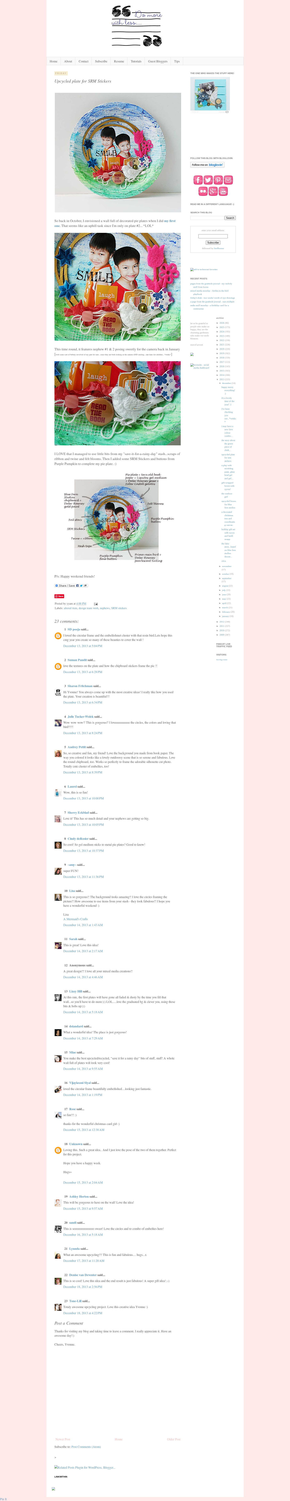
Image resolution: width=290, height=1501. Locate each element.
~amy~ (72, 864)
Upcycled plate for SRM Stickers (228, 457)
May (224, 599)
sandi (72, 1222)
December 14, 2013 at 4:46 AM (83, 977)
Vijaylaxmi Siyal (80, 1082)
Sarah (73, 939)
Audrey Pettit (77, 747)
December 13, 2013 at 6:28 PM (82, 672)
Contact (83, 61)
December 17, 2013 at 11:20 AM (83, 1260)
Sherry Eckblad (78, 812)
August (225, 586)
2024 (222, 331)
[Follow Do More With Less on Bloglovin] (207, 167)
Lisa (72, 890)
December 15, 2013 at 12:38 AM (83, 1130)
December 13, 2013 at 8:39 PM (82, 772)
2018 (222, 357)
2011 (222, 626)
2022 (222, 340)
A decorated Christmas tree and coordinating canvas (228, 518)
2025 (222, 327)
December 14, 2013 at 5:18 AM (83, 1012)
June (224, 594)
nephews (105, 608)
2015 (222, 371)
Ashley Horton (79, 1196)
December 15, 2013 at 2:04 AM (83, 1182)
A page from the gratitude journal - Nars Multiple (212, 301)
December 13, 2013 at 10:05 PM (83, 824)
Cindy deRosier (78, 838)
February (226, 612)
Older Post (173, 1439)
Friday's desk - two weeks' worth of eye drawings (212, 298)
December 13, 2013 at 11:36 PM (83, 877)
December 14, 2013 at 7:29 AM (83, 1038)
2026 (222, 323)
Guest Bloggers (157, 61)
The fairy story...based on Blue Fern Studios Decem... (229, 550)
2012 (222, 622)
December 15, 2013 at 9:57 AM (83, 1208)
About (68, 61)
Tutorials (136, 61)
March (225, 607)
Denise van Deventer (83, 1274)
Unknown (75, 1144)
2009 (222, 635)
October (226, 574)
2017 (222, 362)
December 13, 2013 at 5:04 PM (82, 646)
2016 (222, 366)
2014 (222, 375)
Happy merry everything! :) (228, 390)
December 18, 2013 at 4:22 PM (82, 1313)
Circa (224, 561)
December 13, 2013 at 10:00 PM (83, 798)
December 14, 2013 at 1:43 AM (83, 925)
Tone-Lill (75, 1301)
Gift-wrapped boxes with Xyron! (228, 486)
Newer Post (62, 1439)
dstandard (76, 1026)
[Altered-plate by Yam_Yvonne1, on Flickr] (118, 211)
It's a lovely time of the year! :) (228, 401)
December (227, 383)
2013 (222, 379)
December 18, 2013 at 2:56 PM (82, 1287)
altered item (70, 608)
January (226, 616)
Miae (72, 1052)
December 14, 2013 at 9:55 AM (83, 1068)
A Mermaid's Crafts (75, 919)
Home (53, 61)
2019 (222, 353)
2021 (222, 344)
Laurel (72, 786)
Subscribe (101, 61)
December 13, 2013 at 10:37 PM (83, 850)
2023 (222, 336)
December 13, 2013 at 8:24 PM (82, 733)
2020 (222, 349)
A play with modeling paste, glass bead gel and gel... (228, 472)
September (226, 578)
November (226, 566)
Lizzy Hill (75, 991)
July (224, 590)
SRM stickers (119, 608)
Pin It (3, 1499)
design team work (88, 608)
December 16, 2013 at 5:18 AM (83, 1234)
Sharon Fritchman (80, 686)
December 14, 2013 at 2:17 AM (83, 951)
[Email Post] (95, 603)
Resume (119, 61)
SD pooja (74, 629)
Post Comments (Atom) (86, 1447)
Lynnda (74, 1248)
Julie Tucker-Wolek (81, 716)
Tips (177, 61)
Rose (72, 1109)
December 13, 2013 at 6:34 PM (82, 702)
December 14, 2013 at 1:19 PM (82, 1095)
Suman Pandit (77, 659)
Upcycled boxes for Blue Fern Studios (229, 504)
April (224, 603)
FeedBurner (219, 248)
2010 (222, 630)
